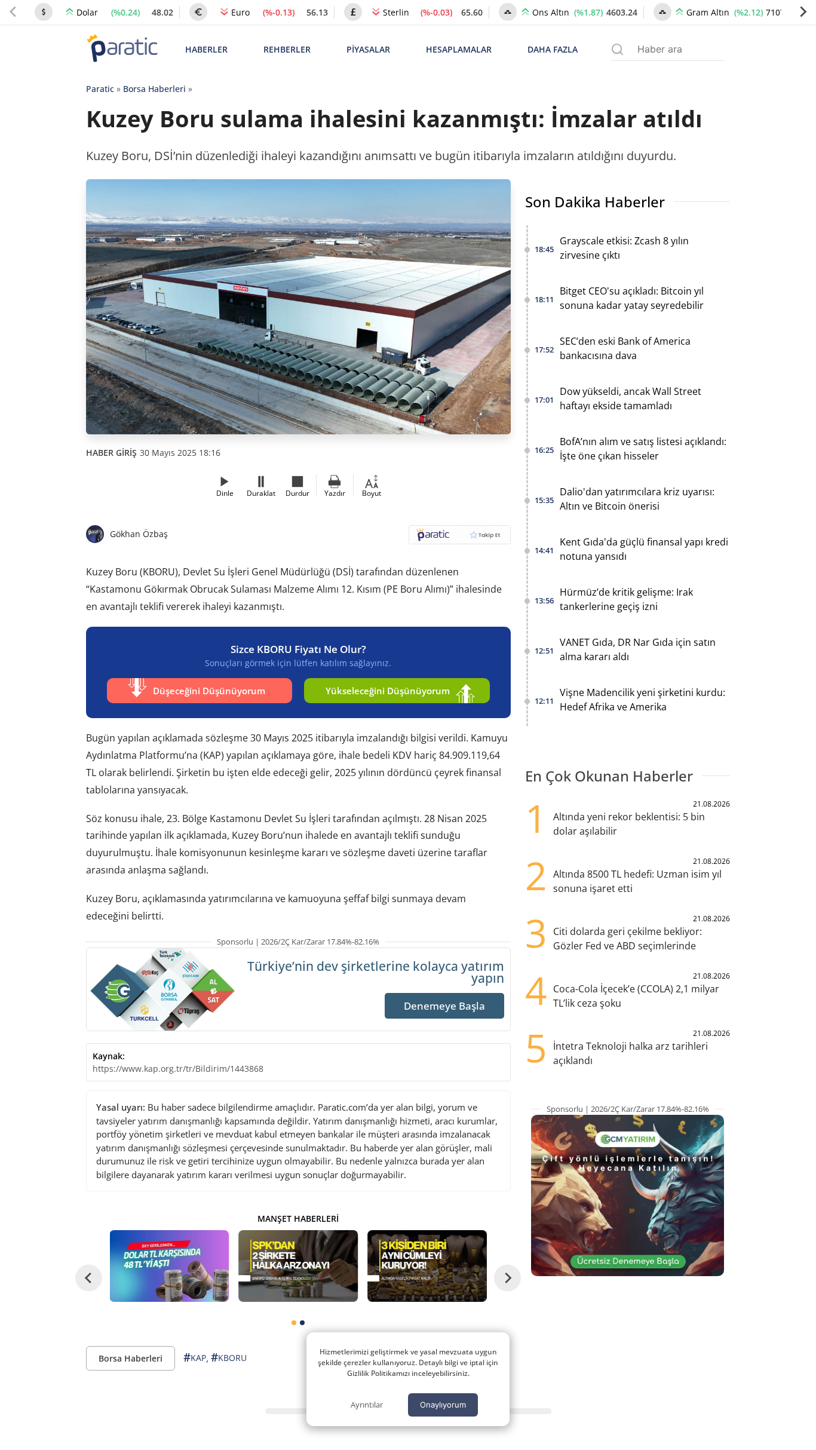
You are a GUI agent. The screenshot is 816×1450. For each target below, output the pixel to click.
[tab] (294, 1322)
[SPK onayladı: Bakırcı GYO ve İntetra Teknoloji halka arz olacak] (298, 1266)
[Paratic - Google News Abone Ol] (460, 538)
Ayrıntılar (367, 1404)
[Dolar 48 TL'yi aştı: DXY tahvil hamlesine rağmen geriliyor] (169, 1266)
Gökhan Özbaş (139, 533)
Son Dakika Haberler (595, 201)
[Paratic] (122, 49)
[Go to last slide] (88, 1277)
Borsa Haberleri (154, 88)
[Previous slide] (13, 12)
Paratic (100, 88)
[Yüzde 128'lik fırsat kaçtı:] (427, 1266)
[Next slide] (802, 12)
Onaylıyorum (443, 1404)
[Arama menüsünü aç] (617, 49)
